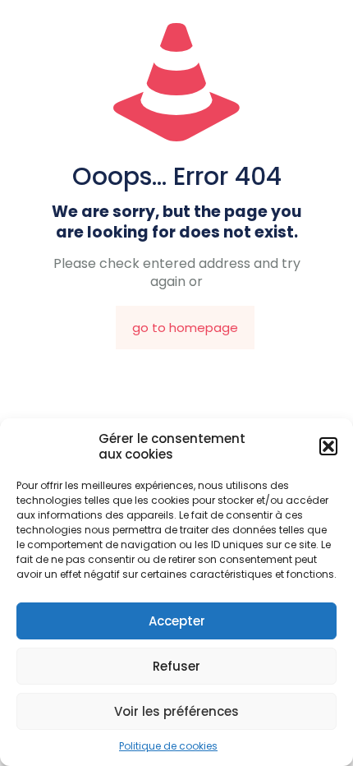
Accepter (177, 621)
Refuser (176, 666)
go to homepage (185, 327)
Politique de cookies (168, 746)
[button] (328, 446)
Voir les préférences (176, 711)
